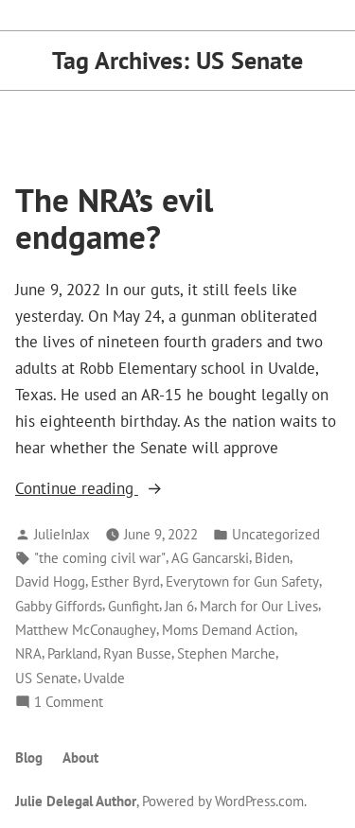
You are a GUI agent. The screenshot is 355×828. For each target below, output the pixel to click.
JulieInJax (62, 534)
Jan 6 (179, 606)
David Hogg (50, 581)
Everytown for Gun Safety (242, 581)
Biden (272, 558)
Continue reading (114, 489)
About (80, 757)
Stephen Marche (226, 653)
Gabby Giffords (58, 606)
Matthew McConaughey (85, 630)
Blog (29, 757)
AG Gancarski (210, 558)
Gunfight (133, 606)
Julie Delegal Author (75, 801)
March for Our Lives (259, 606)
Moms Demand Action (228, 630)
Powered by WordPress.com (223, 801)
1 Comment (68, 702)
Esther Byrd (125, 581)
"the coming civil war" (100, 558)
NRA (28, 653)
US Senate (46, 678)
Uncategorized (276, 534)
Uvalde (104, 678)
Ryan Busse (137, 653)
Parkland (72, 653)
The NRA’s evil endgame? (114, 218)
